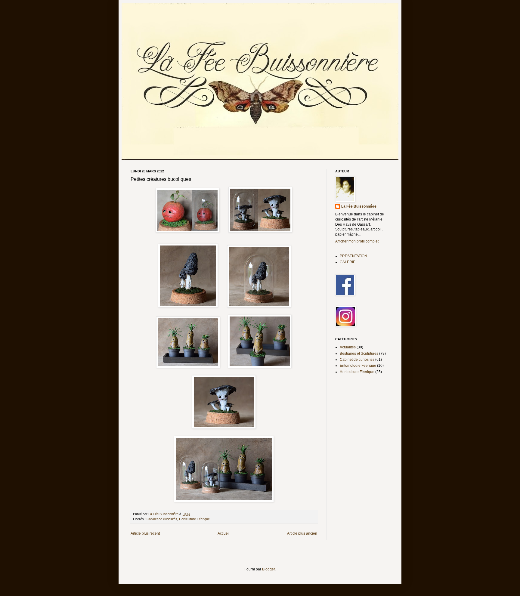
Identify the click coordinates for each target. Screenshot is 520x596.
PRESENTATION (353, 256)
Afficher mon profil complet (357, 241)
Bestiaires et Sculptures (359, 353)
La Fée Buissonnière (358, 206)
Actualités (348, 347)
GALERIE (347, 262)
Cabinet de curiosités (162, 519)
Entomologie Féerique (358, 365)
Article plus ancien (302, 533)
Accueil (224, 533)
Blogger (268, 569)
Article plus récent (145, 533)
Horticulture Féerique (194, 519)
